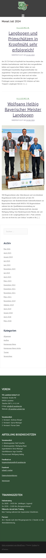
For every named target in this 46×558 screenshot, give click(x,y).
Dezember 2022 (9, 285)
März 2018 (7, 321)
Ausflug (6, 340)
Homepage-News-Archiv (12, 348)
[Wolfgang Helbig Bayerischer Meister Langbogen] (23, 157)
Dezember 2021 (9, 289)
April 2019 (7, 309)
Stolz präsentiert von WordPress (13, 545)
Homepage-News (10, 344)
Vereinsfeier (8, 356)
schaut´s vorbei (7, 470)
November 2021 (9, 293)
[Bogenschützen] (23, 6)
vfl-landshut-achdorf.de (16, 409)
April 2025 (7, 253)
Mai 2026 (7, 249)
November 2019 (9, 301)
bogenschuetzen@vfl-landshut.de (14, 462)
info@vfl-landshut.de (14, 406)
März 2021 (7, 297)
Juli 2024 (7, 261)
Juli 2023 (7, 273)
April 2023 (7, 277)
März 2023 (7, 281)
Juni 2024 (7, 265)
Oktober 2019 (9, 305)
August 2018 (8, 313)
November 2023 (9, 269)
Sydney (34, 545)
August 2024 (8, 257)
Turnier (6, 352)
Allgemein (23, 28)
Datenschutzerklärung (9, 475)
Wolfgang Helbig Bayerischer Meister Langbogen (23, 109)
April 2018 (7, 317)
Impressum (6, 481)
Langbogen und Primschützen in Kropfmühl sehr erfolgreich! (23, 41)
